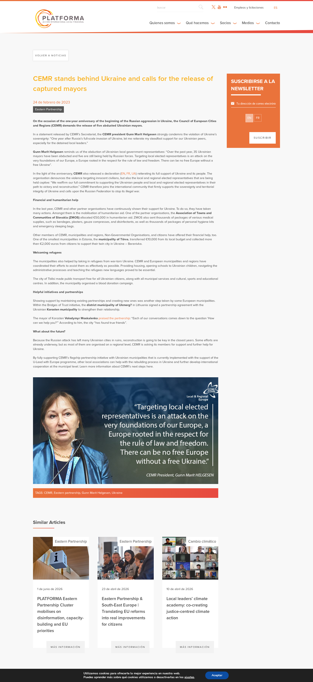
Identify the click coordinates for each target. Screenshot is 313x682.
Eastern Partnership (48, 109)
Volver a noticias (50, 55)
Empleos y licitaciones (249, 7)
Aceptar (217, 675)
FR (128, 173)
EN (123, 173)
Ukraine (117, 493)
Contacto (272, 23)
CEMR (48, 493)
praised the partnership (114, 318)
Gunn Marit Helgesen (96, 493)
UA (134, 173)
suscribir (262, 137)
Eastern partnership (67, 493)
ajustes (189, 677)
